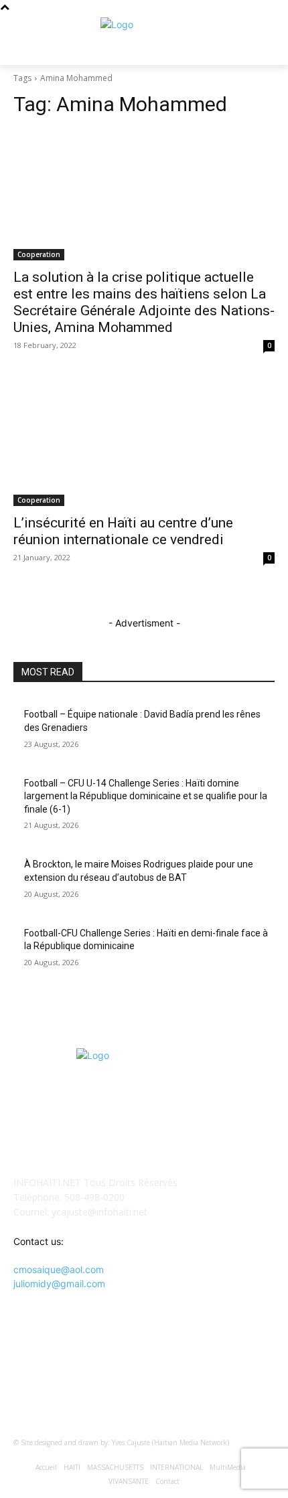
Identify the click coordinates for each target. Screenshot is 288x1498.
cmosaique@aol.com (58, 1269)
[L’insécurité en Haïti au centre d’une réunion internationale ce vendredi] (144, 441)
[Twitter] (160, 1376)
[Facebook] (128, 1376)
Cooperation (38, 254)
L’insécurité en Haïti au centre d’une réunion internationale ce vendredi (123, 531)
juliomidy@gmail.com (59, 1283)
